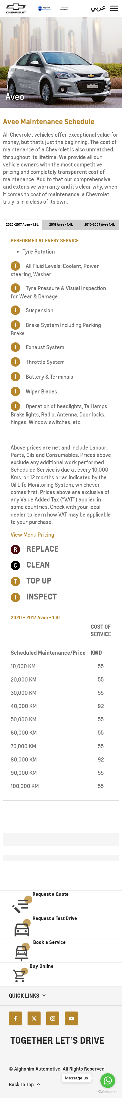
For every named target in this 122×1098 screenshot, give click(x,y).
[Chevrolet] (16, 8)
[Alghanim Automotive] (53, 8)
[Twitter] (34, 1018)
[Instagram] (52, 1018)
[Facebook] (15, 1018)
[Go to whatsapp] (107, 1080)
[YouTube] (71, 1018)
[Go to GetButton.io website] (107, 1092)
